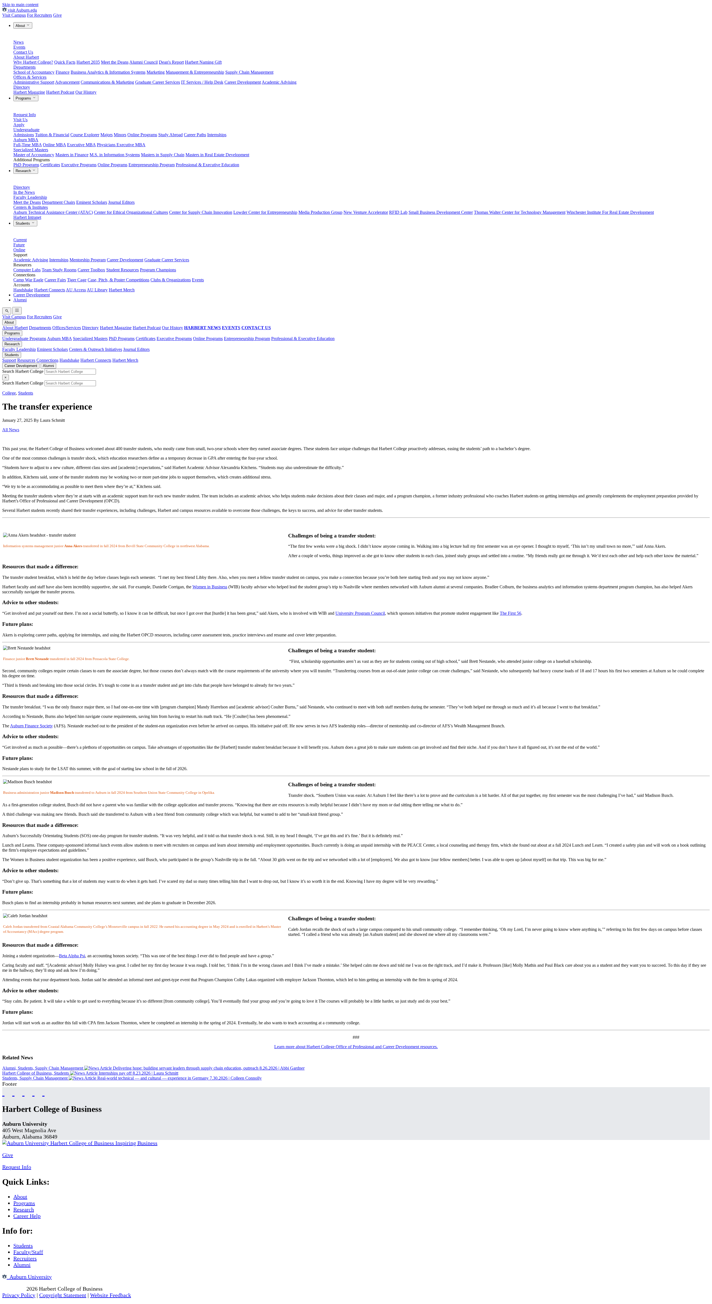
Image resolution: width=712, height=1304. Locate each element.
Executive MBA (81, 144)
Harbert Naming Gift (203, 62)
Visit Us (20, 119)
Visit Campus (14, 15)
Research (24, 171)
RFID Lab (398, 212)
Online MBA (54, 144)
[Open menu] (17, 310)
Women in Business (209, 586)
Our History (86, 92)
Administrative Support (33, 82)
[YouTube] (13, 1092)
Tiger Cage (76, 279)
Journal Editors (121, 202)
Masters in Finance (71, 154)
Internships (216, 134)
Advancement (67, 82)
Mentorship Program (88, 259)
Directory (21, 87)
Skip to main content (20, 4)
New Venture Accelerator (365, 212)
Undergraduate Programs (24, 338)
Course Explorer (84, 134)
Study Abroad (170, 134)
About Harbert (26, 57)
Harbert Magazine (29, 92)
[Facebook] (3, 1092)
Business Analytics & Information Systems (108, 72)
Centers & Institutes (30, 207)
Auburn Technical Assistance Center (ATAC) (53, 212)
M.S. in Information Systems (115, 154)
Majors (106, 134)
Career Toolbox (91, 269)
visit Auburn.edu (22, 10)
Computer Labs (27, 269)
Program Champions (158, 269)
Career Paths (195, 134)
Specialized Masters (30, 149)
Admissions (23, 134)
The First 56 (510, 613)
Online (19, 249)
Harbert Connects (49, 289)
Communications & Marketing (107, 82)
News (18, 42)
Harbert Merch (122, 289)
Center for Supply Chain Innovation (200, 212)
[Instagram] (23, 1092)
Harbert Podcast (60, 92)
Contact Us (23, 52)
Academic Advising (279, 82)
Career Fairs (55, 279)
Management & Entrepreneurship (195, 72)
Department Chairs (58, 202)
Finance (63, 72)
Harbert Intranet (27, 217)
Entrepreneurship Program (151, 164)
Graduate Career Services (157, 82)
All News (10, 429)
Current (20, 239)
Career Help (27, 1216)
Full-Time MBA (27, 144)
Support (9, 360)
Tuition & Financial (52, 134)
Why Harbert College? (33, 62)
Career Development (242, 82)
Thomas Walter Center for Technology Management (519, 212)
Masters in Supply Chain (162, 154)
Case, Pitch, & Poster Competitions (118, 279)
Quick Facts (64, 62)
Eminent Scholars (91, 202)
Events (19, 47)
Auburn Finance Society (31, 725)
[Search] (6, 311)
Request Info (24, 114)
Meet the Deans (114, 62)
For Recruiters (39, 15)
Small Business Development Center (441, 212)
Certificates (50, 164)
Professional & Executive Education (207, 164)
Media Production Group (320, 212)
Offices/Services (66, 327)
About (21, 26)
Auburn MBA (25, 139)
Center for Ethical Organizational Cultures (131, 212)
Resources (26, 360)
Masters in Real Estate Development (217, 154)
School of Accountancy (34, 72)
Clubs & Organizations (170, 279)
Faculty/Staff (28, 1252)
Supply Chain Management (249, 72)
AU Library (97, 289)
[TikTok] (33, 1092)
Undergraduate (26, 129)
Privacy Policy (18, 1295)
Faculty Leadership (30, 197)
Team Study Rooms (59, 269)
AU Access (76, 289)
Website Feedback (110, 1295)
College (9, 393)
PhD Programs (26, 164)
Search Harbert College (23, 371)
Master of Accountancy (33, 154)
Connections (47, 360)
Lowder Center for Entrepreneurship (265, 212)
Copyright (13, 1289)
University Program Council (360, 613)
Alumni (20, 300)
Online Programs (142, 134)
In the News (24, 192)
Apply (18, 124)
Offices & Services (29, 77)
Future (19, 244)
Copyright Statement (62, 1295)
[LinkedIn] (43, 1092)
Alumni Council (143, 62)
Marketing (156, 72)
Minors (120, 134)
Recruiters (25, 1258)
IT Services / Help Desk (202, 82)
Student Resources (122, 269)
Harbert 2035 (88, 62)
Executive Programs (79, 164)
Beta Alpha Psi (72, 955)
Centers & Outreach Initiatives (95, 349)
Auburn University (29, 1277)
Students (23, 223)
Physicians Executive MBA (121, 144)
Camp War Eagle (28, 279)
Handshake (23, 289)
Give (57, 15)
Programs (24, 98)
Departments (24, 67)
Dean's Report (171, 62)
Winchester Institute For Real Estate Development (610, 212)
